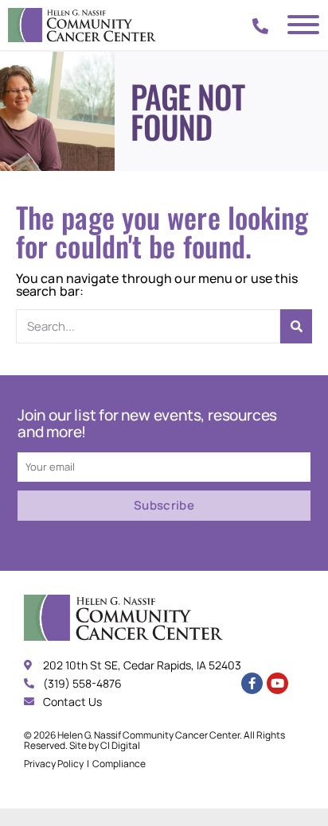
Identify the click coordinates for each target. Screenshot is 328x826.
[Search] (296, 326)
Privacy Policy (54, 763)
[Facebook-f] (252, 683)
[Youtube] (277, 683)
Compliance (119, 763)
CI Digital (120, 745)
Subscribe (164, 505)
